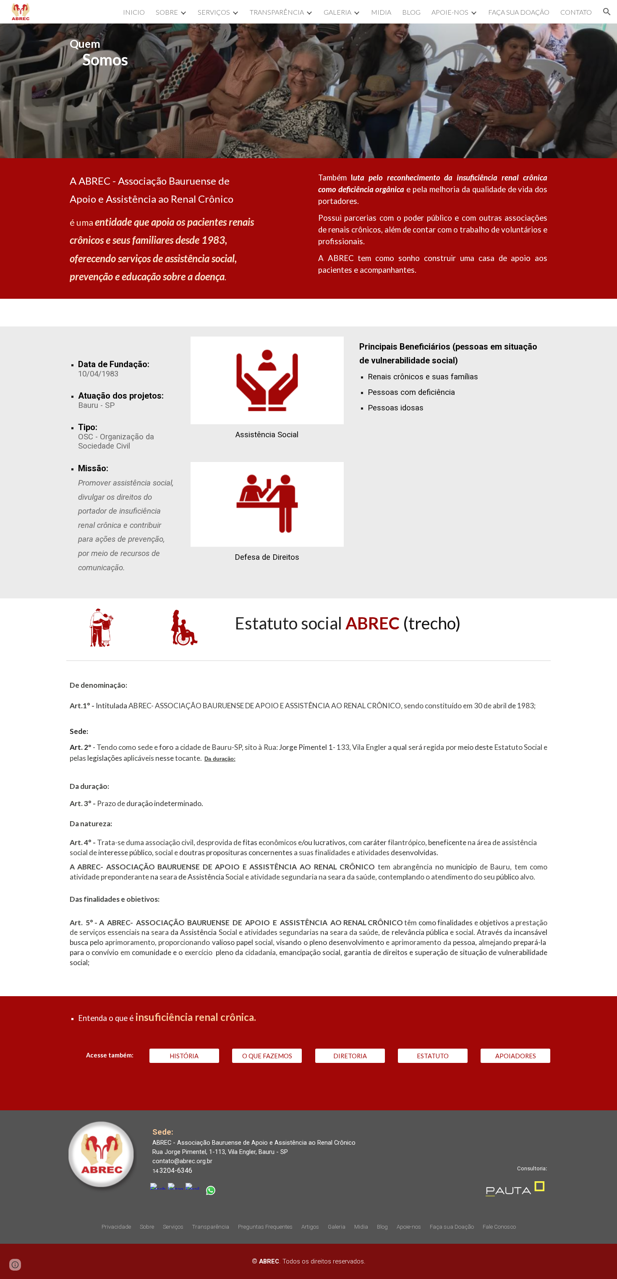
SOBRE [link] (167, 12)
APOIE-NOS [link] (449, 12)
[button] (607, 12)
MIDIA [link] (381, 12)
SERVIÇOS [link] (214, 12)
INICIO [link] (134, 12)
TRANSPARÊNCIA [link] (277, 12)
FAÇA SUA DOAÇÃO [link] (518, 12)
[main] (308, 91)
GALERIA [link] (337, 12)
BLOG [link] (411, 12)
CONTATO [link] (576, 12)
